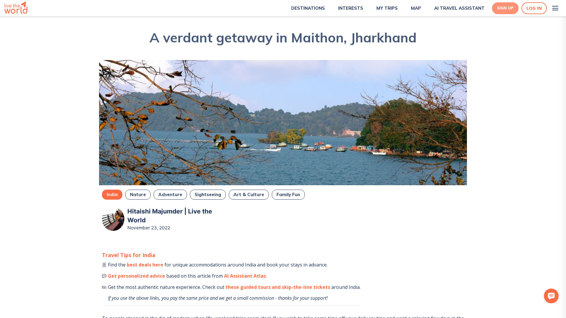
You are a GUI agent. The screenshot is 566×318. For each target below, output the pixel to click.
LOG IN (534, 8)
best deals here (145, 264)
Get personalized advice (136, 276)
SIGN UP (505, 8)
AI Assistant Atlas (245, 276)
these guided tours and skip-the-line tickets (278, 287)
